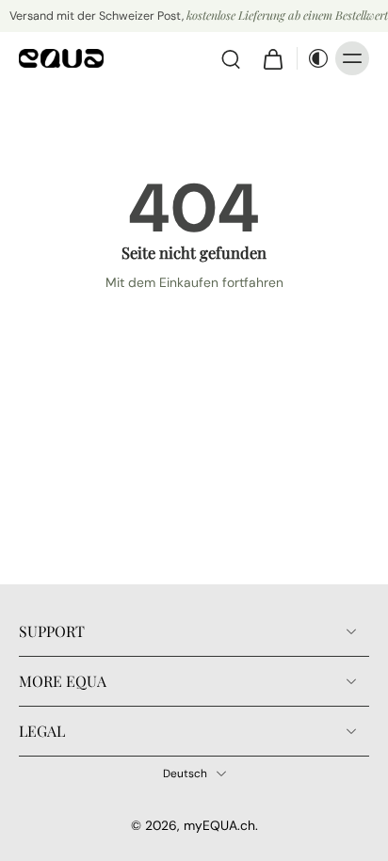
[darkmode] (314, 58)
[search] (230, 58)
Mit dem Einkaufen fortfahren (194, 282)
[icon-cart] (272, 58)
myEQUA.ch (219, 825)
